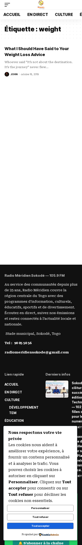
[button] (8, 5)
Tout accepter (40, 525)
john (14, 74)
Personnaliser (40, 508)
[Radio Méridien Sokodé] (41, 5)
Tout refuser (40, 517)
